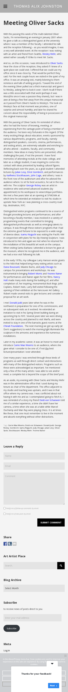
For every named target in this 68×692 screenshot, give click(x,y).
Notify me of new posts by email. (18, 514)
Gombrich (14, 428)
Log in (6, 650)
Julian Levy (20, 172)
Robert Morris (35, 273)
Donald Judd (15, 302)
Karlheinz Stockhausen (18, 175)
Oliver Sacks (56, 63)
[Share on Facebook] (5, 544)
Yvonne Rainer (54, 273)
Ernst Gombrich (35, 172)
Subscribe (11, 628)
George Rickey (33, 185)
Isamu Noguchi (28, 234)
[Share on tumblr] (10, 544)
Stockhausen (14, 430)
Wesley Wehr (49, 53)
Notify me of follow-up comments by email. (22, 508)
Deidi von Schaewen (49, 400)
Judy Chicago (47, 266)
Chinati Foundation (13, 325)
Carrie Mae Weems (23, 345)
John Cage (36, 175)
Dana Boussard (11, 266)
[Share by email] (14, 544)
